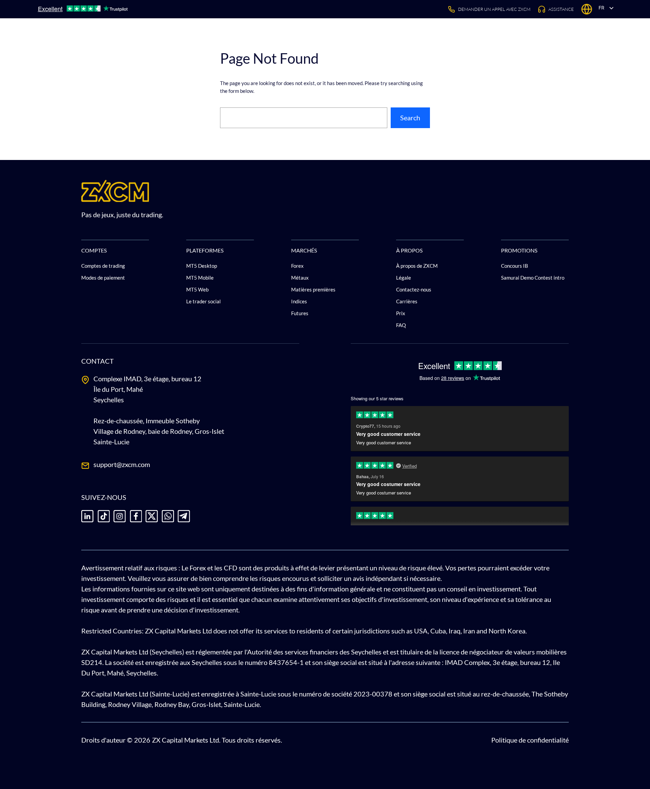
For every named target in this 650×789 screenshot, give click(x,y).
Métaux (300, 278)
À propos (409, 250)
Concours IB (514, 266)
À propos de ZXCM (417, 266)
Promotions (519, 250)
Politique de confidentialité (530, 740)
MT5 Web (197, 289)
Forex (297, 266)
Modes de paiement (103, 278)
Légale (403, 278)
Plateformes (204, 250)
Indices (299, 301)
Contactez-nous (413, 289)
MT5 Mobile (200, 278)
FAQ (401, 325)
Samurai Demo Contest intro (532, 278)
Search (410, 118)
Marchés (304, 250)
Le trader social (203, 301)
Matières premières (313, 289)
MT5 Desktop (201, 266)
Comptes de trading (103, 266)
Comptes (94, 250)
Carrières (406, 301)
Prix (400, 313)
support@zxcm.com (121, 464)
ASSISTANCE (561, 9)
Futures (299, 313)
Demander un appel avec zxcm (494, 9)
